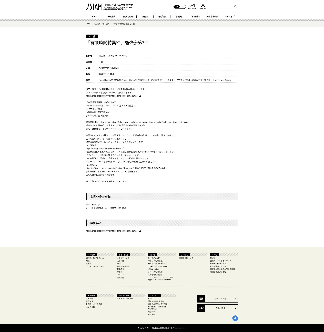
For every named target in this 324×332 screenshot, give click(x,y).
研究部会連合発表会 (156, 301)
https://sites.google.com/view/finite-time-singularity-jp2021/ (112, 95)
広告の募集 (90, 306)
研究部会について (186, 258)
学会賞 (179, 16)
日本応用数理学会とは (95, 258)
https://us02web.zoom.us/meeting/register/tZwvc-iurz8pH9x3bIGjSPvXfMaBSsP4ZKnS (125, 168)
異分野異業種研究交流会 (158, 304)
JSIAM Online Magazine (157, 266)
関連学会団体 (213, 16)
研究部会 (162, 16)
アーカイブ (229, 16)
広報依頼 (89, 298)
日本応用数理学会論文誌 (158, 263)
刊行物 (145, 16)
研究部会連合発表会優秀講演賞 (222, 269)
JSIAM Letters (153, 269)
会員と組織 (128, 16)
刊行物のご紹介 (154, 258)
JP (177, 6)
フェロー (120, 274)
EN (183, 6)
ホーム (95, 16)
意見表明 (151, 314)
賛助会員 (120, 269)
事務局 (88, 263)
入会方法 (120, 260)
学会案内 (111, 16)
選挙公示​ (151, 311)
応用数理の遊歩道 (155, 274)
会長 (119, 263)
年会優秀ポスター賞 (218, 266)
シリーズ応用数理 (155, 272)
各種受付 (196, 16)
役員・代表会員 (123, 266)
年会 (150, 298)
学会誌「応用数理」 (156, 260)
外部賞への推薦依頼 (94, 304)
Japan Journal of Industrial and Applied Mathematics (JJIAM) (160, 278)
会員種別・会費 (123, 258)
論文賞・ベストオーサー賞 (220, 260)
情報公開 (120, 277)
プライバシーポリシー (95, 266)
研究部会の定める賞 (218, 272)
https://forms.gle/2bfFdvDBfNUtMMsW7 (103, 148)
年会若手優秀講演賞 (218, 263)
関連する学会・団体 (125, 298)
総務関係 (89, 301)
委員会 (119, 272)
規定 (88, 260)
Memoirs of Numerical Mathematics (157, 307)
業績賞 (212, 258)
